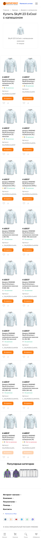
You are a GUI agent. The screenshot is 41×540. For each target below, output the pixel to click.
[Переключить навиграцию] (36, 3)
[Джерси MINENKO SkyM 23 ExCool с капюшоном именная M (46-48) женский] (30, 217)
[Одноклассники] (11, 519)
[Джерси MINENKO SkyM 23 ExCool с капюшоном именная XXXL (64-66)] (30, 370)
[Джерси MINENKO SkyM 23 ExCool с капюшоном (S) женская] (10, 116)
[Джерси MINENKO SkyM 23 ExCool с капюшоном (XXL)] (10, 168)
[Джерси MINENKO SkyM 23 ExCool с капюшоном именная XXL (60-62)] (10, 370)
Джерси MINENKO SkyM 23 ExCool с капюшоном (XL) (28, 132)
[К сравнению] (8, 103)
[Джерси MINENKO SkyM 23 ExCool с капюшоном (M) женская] (10, 65)
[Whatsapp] (27, 519)
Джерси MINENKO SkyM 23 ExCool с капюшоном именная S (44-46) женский (10, 336)
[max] (32, 519)
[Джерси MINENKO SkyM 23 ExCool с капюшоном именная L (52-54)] (10, 217)
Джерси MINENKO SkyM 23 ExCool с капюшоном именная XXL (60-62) (10, 387)
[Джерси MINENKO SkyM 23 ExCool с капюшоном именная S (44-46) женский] (10, 319)
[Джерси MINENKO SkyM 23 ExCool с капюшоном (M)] (30, 421)
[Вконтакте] (5, 519)
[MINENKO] (10, 3)
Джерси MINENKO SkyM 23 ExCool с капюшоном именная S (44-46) (30, 285)
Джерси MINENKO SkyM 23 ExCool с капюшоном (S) (28, 81)
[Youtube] (16, 519)
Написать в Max (11, 514)
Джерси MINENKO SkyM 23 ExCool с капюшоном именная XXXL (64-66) (30, 387)
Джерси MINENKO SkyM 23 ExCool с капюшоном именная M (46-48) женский (30, 234)
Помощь (6, 505)
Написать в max (26, 4)
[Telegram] (21, 519)
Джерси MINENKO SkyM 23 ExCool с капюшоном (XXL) (8, 184)
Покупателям (9, 502)
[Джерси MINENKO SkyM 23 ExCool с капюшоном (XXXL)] (30, 168)
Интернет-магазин (11, 495)
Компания (7, 498)
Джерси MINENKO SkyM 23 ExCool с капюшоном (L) (8, 437)
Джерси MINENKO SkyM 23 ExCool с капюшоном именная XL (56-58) (30, 336)
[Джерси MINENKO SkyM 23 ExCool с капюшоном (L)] (10, 421)
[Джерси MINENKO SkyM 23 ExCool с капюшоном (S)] (30, 65)
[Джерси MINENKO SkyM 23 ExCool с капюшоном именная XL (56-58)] (30, 319)
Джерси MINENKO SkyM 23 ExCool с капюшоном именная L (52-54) (10, 234)
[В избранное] (3, 103)
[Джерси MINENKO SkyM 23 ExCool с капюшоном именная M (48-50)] (10, 268)
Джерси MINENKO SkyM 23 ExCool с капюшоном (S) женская (8, 133)
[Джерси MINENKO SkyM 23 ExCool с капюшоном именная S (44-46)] (30, 268)
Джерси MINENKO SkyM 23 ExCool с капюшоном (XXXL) (29, 184)
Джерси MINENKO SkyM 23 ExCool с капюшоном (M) (28, 437)
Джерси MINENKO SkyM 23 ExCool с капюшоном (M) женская (8, 82)
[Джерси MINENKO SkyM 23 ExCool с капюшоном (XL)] (30, 116)
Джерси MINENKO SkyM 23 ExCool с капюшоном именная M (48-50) (10, 285)
